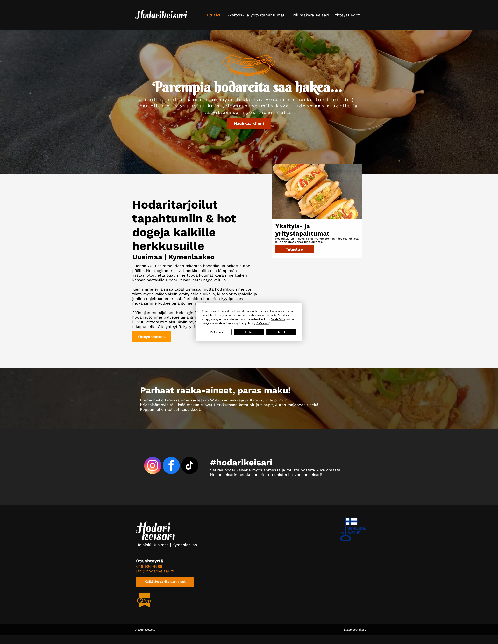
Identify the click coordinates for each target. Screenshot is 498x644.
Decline (249, 332)
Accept (281, 332)
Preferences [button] (262, 323)
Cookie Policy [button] (278, 319)
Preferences (216, 332)
